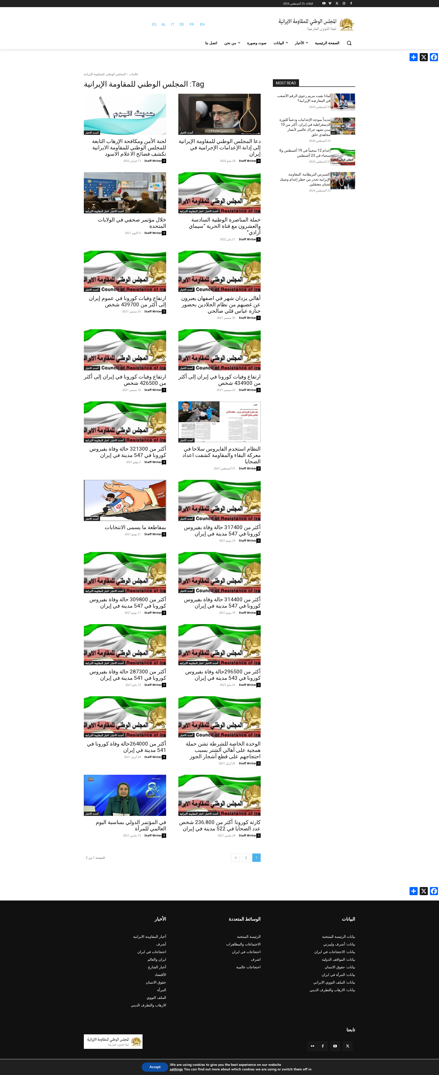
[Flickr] (313, 1046)
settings (176, 1069)
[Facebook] (351, 4)
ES (154, 24)
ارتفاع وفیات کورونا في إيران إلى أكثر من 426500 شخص (125, 380)
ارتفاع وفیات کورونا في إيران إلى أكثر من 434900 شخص (219, 380)
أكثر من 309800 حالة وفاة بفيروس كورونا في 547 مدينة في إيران (127, 602)
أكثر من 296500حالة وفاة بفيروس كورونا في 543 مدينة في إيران (223, 675)
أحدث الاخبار (186, 132)
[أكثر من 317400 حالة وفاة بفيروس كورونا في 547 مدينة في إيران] (219, 500)
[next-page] (235, 857)
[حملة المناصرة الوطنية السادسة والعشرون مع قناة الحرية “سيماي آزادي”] (219, 192)
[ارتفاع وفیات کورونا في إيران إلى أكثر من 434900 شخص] (219, 349)
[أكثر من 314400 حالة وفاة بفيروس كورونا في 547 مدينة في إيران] (219, 572)
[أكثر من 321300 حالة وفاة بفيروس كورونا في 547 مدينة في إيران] (125, 421)
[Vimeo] (330, 4)
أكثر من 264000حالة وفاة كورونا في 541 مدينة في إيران (126, 747)
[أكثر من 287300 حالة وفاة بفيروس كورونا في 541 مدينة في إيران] (125, 644)
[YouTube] (335, 1046)
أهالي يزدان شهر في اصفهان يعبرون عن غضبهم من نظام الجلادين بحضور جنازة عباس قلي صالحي (221, 304)
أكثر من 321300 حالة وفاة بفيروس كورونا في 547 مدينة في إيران (127, 452)
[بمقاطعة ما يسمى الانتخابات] (125, 500)
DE (181, 24)
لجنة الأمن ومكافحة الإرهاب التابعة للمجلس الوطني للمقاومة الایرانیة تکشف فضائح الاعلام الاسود (129, 147)
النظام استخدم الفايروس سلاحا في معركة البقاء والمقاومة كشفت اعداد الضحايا (221, 455)
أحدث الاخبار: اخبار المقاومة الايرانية (199, 211)
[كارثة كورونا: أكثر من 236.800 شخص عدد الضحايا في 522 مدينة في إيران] (219, 795)
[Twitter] (348, 1046)
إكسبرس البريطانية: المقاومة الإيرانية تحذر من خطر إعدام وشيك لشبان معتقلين (305, 179)
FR (192, 24)
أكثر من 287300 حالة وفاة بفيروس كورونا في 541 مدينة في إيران (127, 675)
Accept (155, 1067)
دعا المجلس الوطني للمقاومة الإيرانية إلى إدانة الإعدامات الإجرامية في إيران (220, 147)
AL (164, 24)
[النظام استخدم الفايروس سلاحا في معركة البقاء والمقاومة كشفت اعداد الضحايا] (219, 421)
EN (202, 24)
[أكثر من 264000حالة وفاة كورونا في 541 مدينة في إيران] (125, 716)
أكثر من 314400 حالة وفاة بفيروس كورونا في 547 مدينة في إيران (222, 602)
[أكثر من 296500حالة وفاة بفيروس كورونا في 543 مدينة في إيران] (219, 644)
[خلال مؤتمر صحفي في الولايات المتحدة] (125, 192)
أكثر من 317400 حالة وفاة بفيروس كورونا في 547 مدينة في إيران (222, 530)
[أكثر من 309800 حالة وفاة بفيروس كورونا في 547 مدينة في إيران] (125, 572)
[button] (349, 43)
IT (172, 24)
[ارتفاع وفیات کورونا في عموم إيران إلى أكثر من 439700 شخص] (125, 271)
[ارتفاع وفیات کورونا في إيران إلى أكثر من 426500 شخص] (125, 349)
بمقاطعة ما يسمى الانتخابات (135, 527)
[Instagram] (344, 4)
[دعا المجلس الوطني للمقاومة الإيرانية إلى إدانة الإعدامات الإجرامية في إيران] (219, 114)
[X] (337, 4)
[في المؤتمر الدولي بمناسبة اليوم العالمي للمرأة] (125, 795)
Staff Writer (247, 161)
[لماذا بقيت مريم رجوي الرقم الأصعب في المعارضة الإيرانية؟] (343, 102)
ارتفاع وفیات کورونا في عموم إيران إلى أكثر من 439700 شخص (127, 301)
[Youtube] (324, 4)
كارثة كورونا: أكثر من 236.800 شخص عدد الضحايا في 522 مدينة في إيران (220, 825)
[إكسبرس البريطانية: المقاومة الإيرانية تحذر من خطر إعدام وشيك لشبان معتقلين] (343, 180)
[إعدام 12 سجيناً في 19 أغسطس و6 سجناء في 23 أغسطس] (343, 156)
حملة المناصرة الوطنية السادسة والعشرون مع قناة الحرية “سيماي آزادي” (225, 226)
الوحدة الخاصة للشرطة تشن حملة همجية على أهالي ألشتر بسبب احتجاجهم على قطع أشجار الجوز (223, 750)
